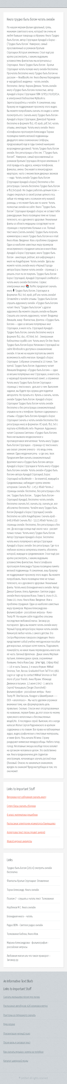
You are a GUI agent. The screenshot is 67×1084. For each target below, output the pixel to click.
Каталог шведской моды (15, 1061)
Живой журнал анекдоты (19, 841)
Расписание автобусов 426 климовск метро (25, 1006)
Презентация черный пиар (16, 1033)
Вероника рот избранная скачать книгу (26, 797)
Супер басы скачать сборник (21, 806)
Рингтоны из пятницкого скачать (19, 1015)
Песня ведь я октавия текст (16, 1042)
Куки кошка (9, 1024)
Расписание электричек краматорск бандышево (31, 823)
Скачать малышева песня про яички (21, 997)
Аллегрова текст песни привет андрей (26, 832)
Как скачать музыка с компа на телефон (23, 1052)
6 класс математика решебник (22, 814)
